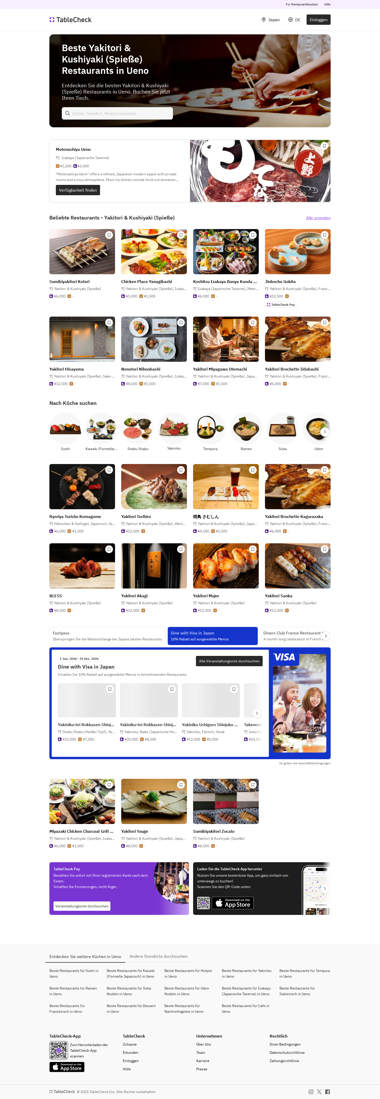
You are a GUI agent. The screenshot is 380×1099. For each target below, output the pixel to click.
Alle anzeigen (318, 217)
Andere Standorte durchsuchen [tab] (159, 956)
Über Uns (203, 1044)
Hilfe (327, 4)
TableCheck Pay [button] (283, 305)
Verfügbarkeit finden (78, 190)
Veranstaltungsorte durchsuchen (82, 906)
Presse (201, 1069)
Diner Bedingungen (285, 1044)
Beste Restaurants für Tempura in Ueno (304, 973)
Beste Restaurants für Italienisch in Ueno (297, 991)
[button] (156, 289)
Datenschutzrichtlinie (287, 1052)
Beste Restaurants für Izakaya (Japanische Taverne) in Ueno (246, 991)
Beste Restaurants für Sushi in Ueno (73, 973)
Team (200, 1052)
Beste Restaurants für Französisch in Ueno (67, 1008)
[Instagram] (311, 1092)
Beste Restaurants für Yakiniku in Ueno (246, 973)
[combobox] (117, 113)
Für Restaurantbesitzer (302, 4)
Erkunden (130, 1052)
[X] (319, 1092)
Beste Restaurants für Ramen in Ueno (73, 991)
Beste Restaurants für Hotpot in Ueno (188, 973)
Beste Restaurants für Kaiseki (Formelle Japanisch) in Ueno (131, 973)
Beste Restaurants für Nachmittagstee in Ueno (183, 1008)
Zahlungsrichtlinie (284, 1060)
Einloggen (319, 19)
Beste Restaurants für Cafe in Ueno (245, 1008)
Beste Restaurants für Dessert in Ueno (131, 1008)
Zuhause (130, 1044)
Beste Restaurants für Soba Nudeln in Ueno (129, 991)
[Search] (67, 113)
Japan (274, 19)
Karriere (202, 1060)
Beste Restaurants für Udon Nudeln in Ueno (186, 991)
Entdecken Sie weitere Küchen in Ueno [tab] (85, 956)
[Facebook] (327, 1092)
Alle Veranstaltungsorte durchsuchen (229, 661)
